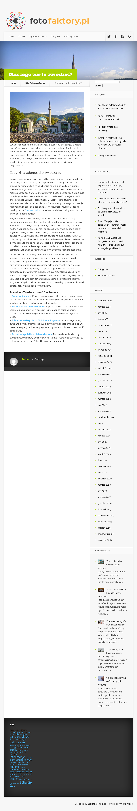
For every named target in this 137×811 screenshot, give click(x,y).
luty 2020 (102, 491)
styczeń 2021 (104, 448)
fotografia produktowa (20, 745)
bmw (12, 734)
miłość (27, 759)
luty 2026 (102, 313)
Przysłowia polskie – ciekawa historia (32, 334)
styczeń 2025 (104, 343)
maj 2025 (102, 331)
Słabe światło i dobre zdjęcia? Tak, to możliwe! (112, 593)
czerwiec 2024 (105, 362)
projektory (24, 764)
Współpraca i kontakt (38, 36)
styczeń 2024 (104, 374)
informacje (17, 757)
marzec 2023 (104, 399)
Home (11, 36)
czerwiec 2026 (105, 300)
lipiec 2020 (103, 460)
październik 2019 (106, 515)
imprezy (13, 754)
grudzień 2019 (105, 503)
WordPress (126, 804)
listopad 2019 (104, 509)
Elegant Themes (97, 804)
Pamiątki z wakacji (107, 155)
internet (29, 757)
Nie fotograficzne (71, 36)
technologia (20, 772)
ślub (12, 785)
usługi (12, 774)
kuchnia (13, 760)
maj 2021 (102, 423)
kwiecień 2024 (105, 368)
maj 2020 (102, 472)
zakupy (14, 778)
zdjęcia (26, 782)
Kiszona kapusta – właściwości (28, 306)
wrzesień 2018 (105, 540)
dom (18, 736)
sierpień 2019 (104, 528)
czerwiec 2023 (105, 392)
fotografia (17, 742)
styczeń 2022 (104, 411)
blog (29, 732)
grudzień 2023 (105, 380)
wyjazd (21, 776)
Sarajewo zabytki (33, 210)
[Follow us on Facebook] (115, 36)
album (12, 730)
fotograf (22, 739)
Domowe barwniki (21, 296)
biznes (24, 732)
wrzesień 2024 (105, 356)
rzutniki (22, 767)
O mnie (21, 36)
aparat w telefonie (21, 730)
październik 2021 (106, 417)
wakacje (20, 774)
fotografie (15, 747)
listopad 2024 (104, 350)
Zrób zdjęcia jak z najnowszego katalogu (111, 564)
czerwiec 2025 (105, 325)
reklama (15, 766)
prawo (19, 764)
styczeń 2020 (104, 497)
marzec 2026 (104, 307)
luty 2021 (102, 442)
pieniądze (22, 762)
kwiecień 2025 (105, 337)
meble (20, 760)
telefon (29, 772)
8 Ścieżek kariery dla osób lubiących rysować (36, 320)
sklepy (26, 769)
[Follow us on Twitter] (108, 36)
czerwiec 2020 (105, 466)
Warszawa (28, 774)
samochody (16, 769)
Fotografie (55, 36)
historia (23, 752)
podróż (13, 764)
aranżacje (15, 732)
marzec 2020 (104, 485)
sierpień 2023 (104, 386)
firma (12, 739)
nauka (13, 762)
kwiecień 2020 (105, 478)
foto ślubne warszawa (19, 751)
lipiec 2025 (103, 319)
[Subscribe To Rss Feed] (122, 36)
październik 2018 (106, 534)
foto (17, 740)
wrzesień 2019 (105, 521)
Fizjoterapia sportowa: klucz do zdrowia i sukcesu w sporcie (111, 211)
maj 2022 (102, 405)
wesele (14, 776)
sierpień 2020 (104, 454)
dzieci (26, 736)
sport (12, 772)
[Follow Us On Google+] (129, 36)
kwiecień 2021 (104, 429)
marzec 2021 (104, 435)
